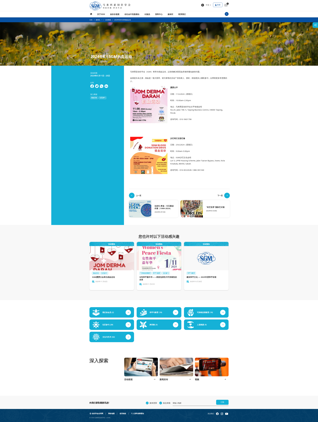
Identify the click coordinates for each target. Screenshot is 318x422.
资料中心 (159, 14)
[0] (226, 5)
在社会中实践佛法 (131, 14)
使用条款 (123, 413)
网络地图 (111, 413)
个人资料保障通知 (137, 413)
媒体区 (170, 14)
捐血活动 (94, 98)
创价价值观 (114, 14)
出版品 (147, 14)
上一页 (138, 195)
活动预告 (108, 20)
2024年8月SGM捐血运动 (122, 20)
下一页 (220, 195)
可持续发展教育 (145, 273)
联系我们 (182, 14)
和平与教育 (156, 273)
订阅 (222, 402)
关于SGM (101, 14)
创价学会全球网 (97, 413)
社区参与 (102, 98)
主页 (91, 14)
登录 (218, 5)
